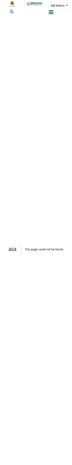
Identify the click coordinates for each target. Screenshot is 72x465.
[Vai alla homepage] (25, 7)
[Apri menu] (51, 12)
